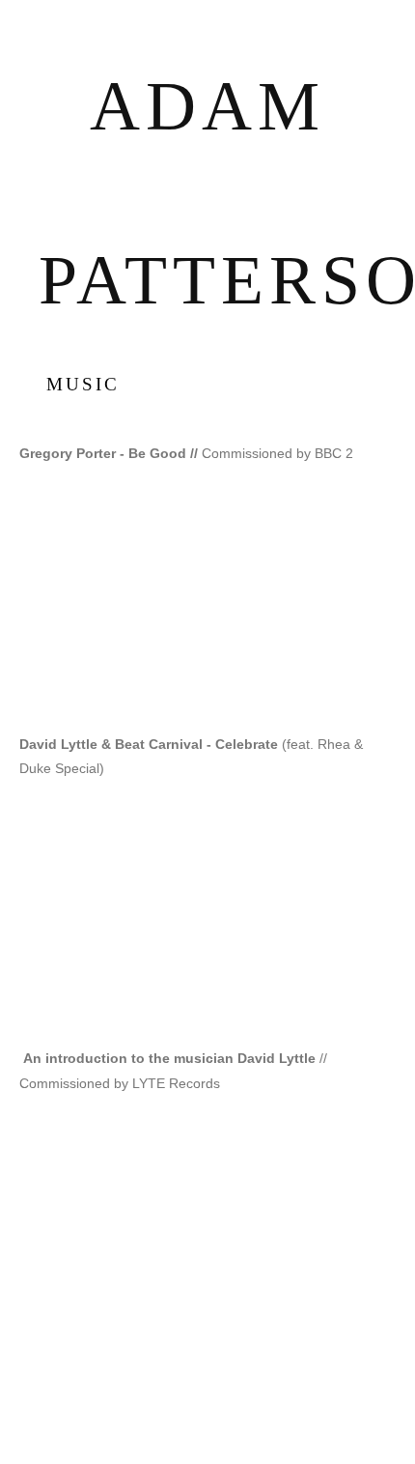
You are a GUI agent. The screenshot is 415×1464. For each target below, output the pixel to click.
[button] (207, 599)
